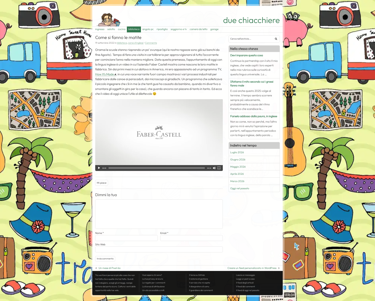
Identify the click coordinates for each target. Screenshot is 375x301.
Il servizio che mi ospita (199, 283)
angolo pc (148, 29)
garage (214, 29)
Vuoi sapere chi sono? (152, 275)
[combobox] (249, 39)
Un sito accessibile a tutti (153, 290)
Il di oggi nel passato (247, 290)
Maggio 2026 (238, 166)
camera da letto (198, 29)
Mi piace (101, 182)
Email (164, 233)
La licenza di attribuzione (153, 286)
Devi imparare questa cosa (246, 55)
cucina (121, 29)
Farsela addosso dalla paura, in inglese (253, 116)
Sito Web (100, 244)
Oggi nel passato (239, 188)
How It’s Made (104, 74)
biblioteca (133, 29)
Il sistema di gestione (198, 279)
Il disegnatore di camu (199, 286)
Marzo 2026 (237, 181)
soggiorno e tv (179, 29)
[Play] (99, 168)
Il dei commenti (245, 286)
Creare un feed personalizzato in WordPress (251, 268)
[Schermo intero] (219, 168)
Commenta (151, 43)
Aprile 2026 (237, 173)
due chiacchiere (251, 20)
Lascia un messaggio (245, 275)
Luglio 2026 (237, 152)
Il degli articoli (245, 283)
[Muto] (214, 168)
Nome (99, 233)
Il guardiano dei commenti (201, 290)
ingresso (99, 29)
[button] (159, 135)
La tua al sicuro (152, 279)
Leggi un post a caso (245, 279)
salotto (111, 29)
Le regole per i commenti (153, 283)
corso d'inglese (135, 43)
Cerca (275, 39)
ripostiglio (162, 29)
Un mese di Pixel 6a (109, 268)
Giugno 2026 (237, 159)
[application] (159, 135)
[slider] (157, 168)
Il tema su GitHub (197, 275)
